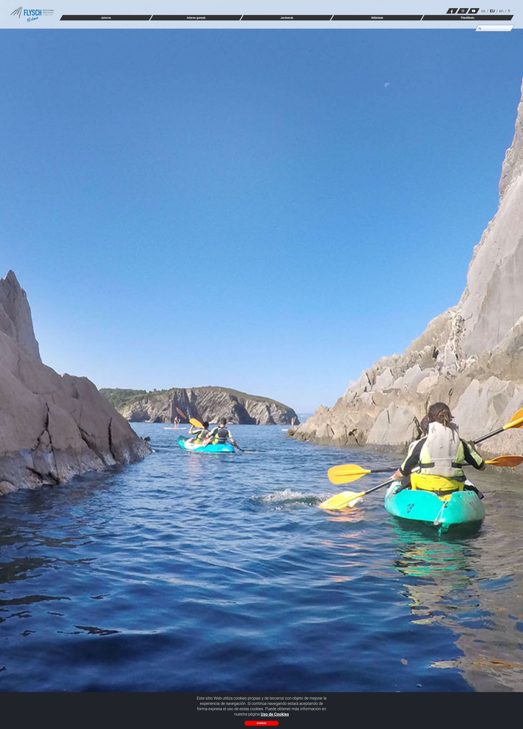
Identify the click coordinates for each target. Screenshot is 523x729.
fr (509, 11)
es (483, 11)
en (501, 11)
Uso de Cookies (275, 714)
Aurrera (261, 723)
